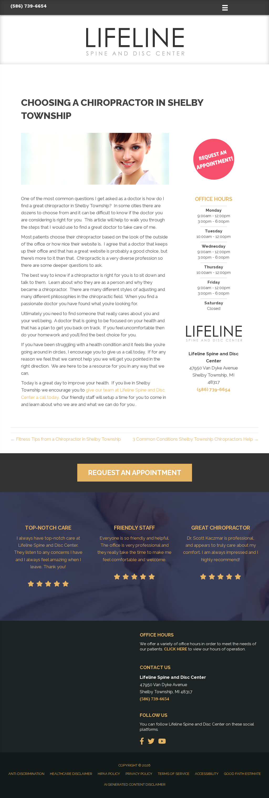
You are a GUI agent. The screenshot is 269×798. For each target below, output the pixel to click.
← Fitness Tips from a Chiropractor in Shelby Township (66, 439)
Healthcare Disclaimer (71, 774)
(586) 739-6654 (29, 6)
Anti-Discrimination (26, 774)
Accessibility (207, 774)
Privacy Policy (139, 774)
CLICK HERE (175, 649)
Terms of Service (173, 774)
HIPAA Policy (109, 774)
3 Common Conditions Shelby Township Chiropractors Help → (195, 439)
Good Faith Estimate (242, 774)
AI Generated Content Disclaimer (134, 784)
